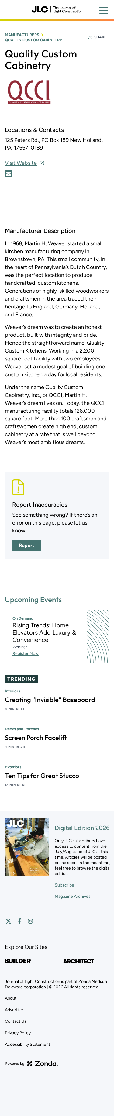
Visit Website (21, 163)
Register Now (25, 653)
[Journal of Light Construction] (57, 9)
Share (100, 37)
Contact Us (15, 1021)
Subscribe (64, 885)
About (10, 998)
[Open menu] (104, 10)
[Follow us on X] (8, 921)
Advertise (14, 1009)
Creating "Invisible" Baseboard (50, 699)
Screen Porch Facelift (36, 737)
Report (26, 545)
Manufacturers (22, 35)
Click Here (8, 173)
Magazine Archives (73, 896)
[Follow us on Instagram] (30, 921)
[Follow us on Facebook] (19, 921)
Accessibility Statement (27, 1044)
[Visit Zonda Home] (32, 1063)
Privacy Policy (18, 1032)
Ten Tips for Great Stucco (42, 775)
